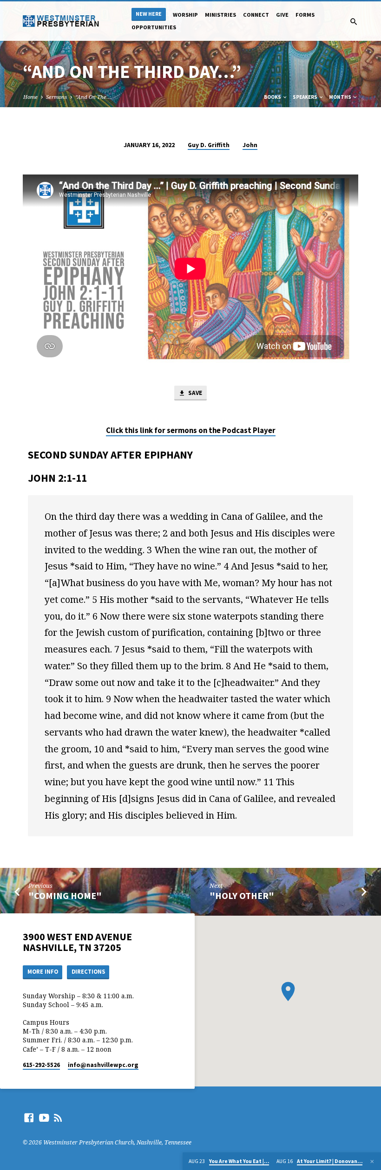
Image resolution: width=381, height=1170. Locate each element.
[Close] (372, 1161)
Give (282, 14)
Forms (305, 14)
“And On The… (93, 96)
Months (340, 97)
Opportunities (153, 27)
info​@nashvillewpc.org (103, 1065)
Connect (256, 14)
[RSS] (58, 1117)
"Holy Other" (242, 896)
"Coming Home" (65, 896)
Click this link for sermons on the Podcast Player (191, 430)
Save (194, 393)
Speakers (305, 97)
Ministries (220, 14)
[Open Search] (353, 21)
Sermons (56, 96)
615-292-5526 (41, 1065)
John (250, 145)
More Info (42, 971)
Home (30, 96)
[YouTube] (44, 1117)
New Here (149, 13)
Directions (88, 971)
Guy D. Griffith (209, 145)
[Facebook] (29, 1117)
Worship (185, 14)
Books (273, 97)
